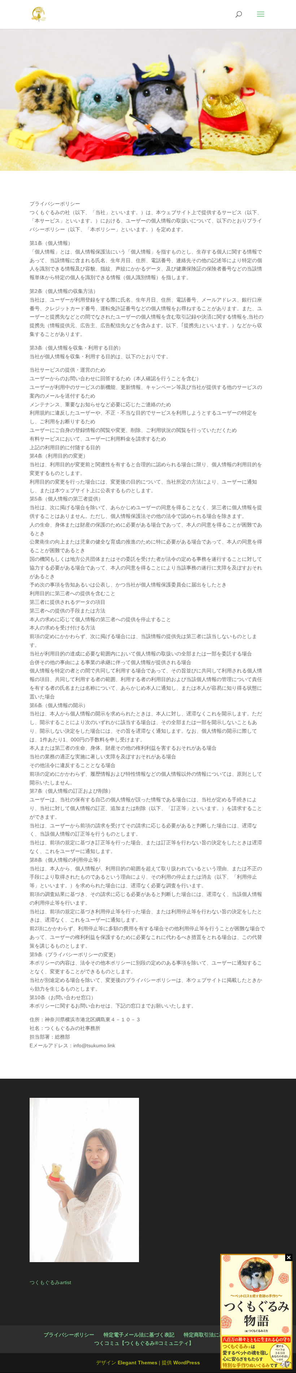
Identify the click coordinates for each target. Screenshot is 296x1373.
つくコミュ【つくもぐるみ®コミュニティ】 (144, 1343)
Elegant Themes (137, 1362)
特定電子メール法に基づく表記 (139, 1335)
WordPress (186, 1362)
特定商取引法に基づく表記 (214, 1335)
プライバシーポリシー (69, 1335)
